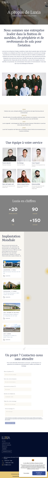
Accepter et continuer (39, 473)
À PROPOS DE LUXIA (6, 443)
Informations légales (16, 474)
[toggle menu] (45, 2)
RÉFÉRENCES (4, 447)
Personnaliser (26, 473)
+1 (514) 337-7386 (8, 460)
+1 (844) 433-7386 (9, 462)
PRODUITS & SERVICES (6, 445)
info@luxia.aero (7, 464)
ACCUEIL (4, 441)
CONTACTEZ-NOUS (7, 451)
